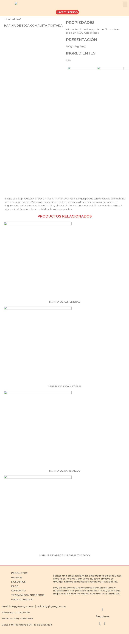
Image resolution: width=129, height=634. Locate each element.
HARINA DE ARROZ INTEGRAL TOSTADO (64, 555)
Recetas (16, 577)
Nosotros (18, 581)
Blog (14, 586)
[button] (125, 4)
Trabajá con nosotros (27, 594)
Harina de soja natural (65, 386)
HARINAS (15, 19)
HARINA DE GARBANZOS (64, 470)
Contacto (18, 590)
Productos (19, 572)
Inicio (7, 19)
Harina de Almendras (64, 301)
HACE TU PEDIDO (22, 599)
